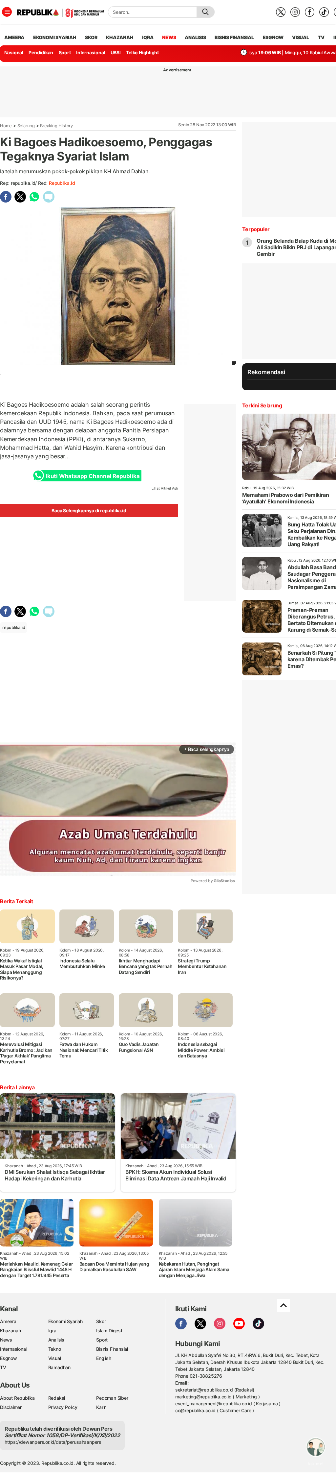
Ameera (8, 1321)
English (103, 1358)
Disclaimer (11, 1407)
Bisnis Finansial (234, 37)
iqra (147, 37)
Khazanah (10, 1330)
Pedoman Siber (112, 1398)
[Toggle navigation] (7, 12)
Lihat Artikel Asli (165, 488)
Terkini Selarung (262, 405)
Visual (54, 1358)
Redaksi (56, 1398)
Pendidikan (41, 52)
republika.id (62, 183)
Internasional (90, 52)
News (6, 1340)
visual (300, 37)
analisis (195, 37)
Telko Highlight (142, 52)
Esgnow (8, 1358)
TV (321, 37)
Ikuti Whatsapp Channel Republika (92, 476)
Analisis (56, 1340)
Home (6, 125)
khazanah (119, 37)
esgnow (273, 37)
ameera (14, 37)
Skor (101, 1321)
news (169, 37)
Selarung (26, 125)
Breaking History (56, 125)
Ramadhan (59, 1367)
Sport (65, 52)
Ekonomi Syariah (54, 37)
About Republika (17, 1398)
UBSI (116, 52)
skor (91, 37)
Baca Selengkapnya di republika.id (89, 510)
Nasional (13, 52)
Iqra (52, 1330)
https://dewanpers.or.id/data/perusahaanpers (53, 1442)
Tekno (54, 1349)
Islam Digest (109, 1330)
